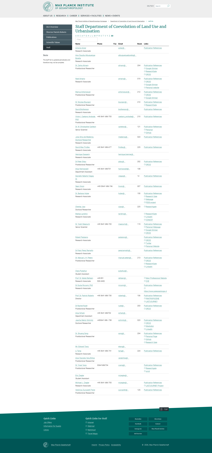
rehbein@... (122, 278)
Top (166, 409)
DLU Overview (52, 27)
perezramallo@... (125, 250)
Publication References (153, 48)
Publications (51, 37)
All (112, 36)
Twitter (148, 243)
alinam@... (122, 65)
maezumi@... (123, 224)
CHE (147, 281)
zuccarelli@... (123, 390)
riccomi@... (122, 285)
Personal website (152, 88)
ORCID (148, 74)
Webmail (91, 426)
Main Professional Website (156, 278)
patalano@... (123, 237)
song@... (121, 333)
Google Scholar (152, 68)
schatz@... (122, 313)
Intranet (91, 422)
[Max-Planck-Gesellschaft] (47, 445)
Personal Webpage (153, 227)
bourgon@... (123, 102)
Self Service (138, 433)
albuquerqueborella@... (127, 55)
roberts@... (122, 296)
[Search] (168, 6)
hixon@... (122, 186)
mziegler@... (123, 375)
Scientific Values (53, 42)
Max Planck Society (158, 429)
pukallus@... (123, 271)
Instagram (138, 429)
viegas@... (122, 176)
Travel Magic (93, 434)
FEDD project (151, 202)
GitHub (148, 133)
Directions (157, 419)
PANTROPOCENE (152, 299)
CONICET (149, 220)
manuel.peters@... (125, 258)
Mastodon (150, 326)
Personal (149, 130)
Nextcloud (92, 430)
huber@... (122, 193)
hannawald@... (124, 169)
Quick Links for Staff (96, 418)
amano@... (122, 79)
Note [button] (45, 55)
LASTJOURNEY (152, 302)
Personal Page (151, 336)
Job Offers (48, 422)
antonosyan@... (124, 92)
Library (46, 430)
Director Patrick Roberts (56, 32)
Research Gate (151, 196)
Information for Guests (52, 426)
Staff (48, 47)
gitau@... (121, 162)
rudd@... (121, 306)
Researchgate (151, 207)
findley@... (122, 147)
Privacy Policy (104, 445)
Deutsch (150, 6)
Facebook (138, 424)
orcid (148, 371)
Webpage (149, 199)
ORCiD (148, 165)
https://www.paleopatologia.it (155, 291)
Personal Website (152, 246)
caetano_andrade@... (126, 117)
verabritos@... (123, 358)
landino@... (122, 214)
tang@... (121, 351)
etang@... (122, 347)
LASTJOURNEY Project (154, 386)
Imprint (94, 445)
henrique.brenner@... (126, 154)
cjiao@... (121, 207)
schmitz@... (123, 320)
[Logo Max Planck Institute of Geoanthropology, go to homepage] (84, 7)
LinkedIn (149, 217)
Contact (157, 424)
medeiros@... (123, 137)
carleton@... (123, 127)
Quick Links (50, 418)
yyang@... (122, 365)
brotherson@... (124, 109)
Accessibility (116, 445)
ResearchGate (151, 71)
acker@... (122, 48)
